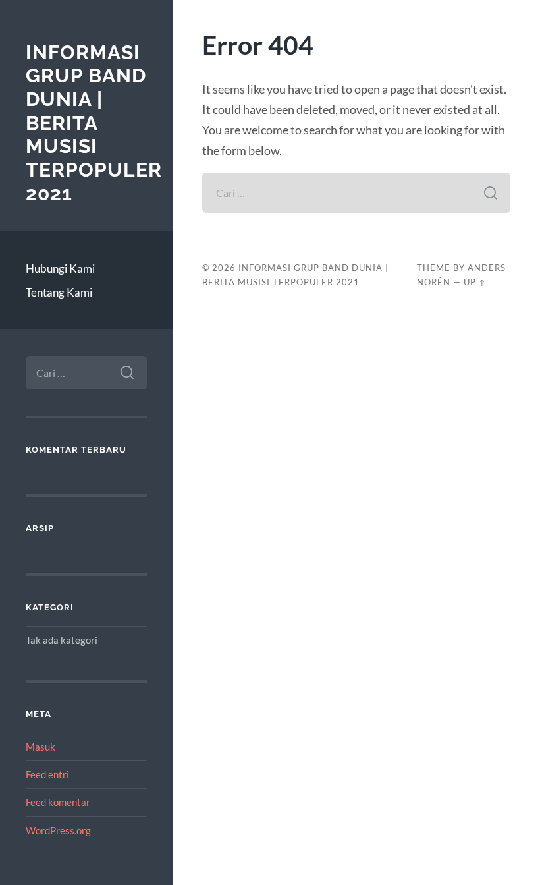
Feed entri (47, 774)
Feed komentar (58, 802)
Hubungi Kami (60, 268)
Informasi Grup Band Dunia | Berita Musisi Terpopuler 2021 (94, 123)
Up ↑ (475, 282)
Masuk (40, 747)
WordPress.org (58, 830)
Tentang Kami (59, 292)
